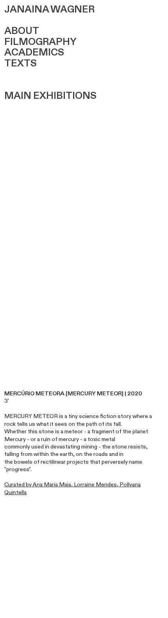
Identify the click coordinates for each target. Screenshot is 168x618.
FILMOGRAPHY (40, 42)
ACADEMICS (34, 52)
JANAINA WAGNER (49, 9)
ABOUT (21, 31)
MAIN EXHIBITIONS (50, 95)
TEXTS (20, 63)
